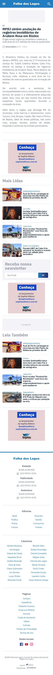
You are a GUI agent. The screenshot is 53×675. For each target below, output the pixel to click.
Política (14, 519)
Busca (49, 3)
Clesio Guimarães (14, 568)
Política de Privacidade (27, 629)
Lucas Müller (14, 576)
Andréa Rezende (14, 561)
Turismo (38, 527)
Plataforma (21, 668)
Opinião (38, 519)
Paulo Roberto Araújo (38, 580)
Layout (22, 665)
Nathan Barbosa (14, 546)
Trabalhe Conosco (26, 606)
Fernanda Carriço (38, 572)
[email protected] (26, 469)
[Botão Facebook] (21, 644)
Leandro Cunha (38, 576)
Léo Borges (14, 549)
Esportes (39, 516)
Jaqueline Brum (14, 557)
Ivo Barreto (14, 572)
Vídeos (27, 621)
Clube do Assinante (26, 617)
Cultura (14, 527)
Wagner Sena (38, 557)
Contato (26, 598)
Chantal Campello (38, 553)
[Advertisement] (26, 16)
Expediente (26, 602)
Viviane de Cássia (14, 553)
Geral (14, 516)
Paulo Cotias (38, 568)
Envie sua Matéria (27, 610)
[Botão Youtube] (26, 644)
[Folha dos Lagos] (26, 4)
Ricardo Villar (38, 546)
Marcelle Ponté (14, 580)
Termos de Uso (26, 633)
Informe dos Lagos (38, 561)
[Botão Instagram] (31, 644)
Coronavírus (38, 523)
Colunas (26, 625)
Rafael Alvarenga (38, 549)
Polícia (15, 523)
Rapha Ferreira (38, 565)
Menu (4, 3)
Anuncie (26, 614)
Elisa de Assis (15, 565)
